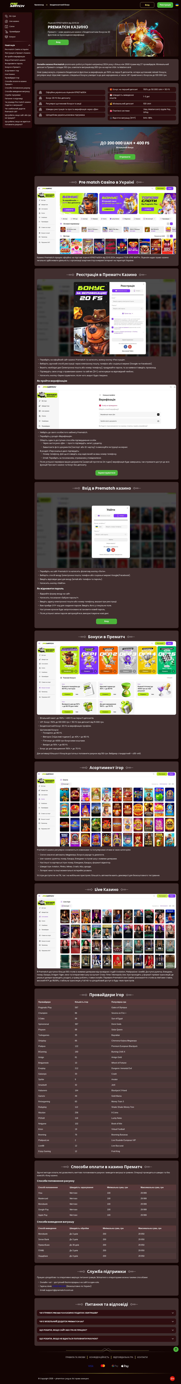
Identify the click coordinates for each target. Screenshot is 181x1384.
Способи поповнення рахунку (17, 88)
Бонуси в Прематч (12, 67)
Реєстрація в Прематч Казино (17, 53)
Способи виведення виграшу (17, 91)
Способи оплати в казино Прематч (15, 83)
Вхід (147, 5)
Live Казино (10, 74)
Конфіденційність (99, 1357)
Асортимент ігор (12, 70)
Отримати (124, 156)
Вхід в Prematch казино (15, 60)
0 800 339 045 (59, 1286)
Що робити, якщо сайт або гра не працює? (18, 116)
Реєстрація (165, 4)
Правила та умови (75, 1357)
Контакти (142, 1357)
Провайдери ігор (12, 78)
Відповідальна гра (123, 1357)
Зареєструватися (106, 472)
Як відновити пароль (14, 63)
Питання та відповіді (14, 98)
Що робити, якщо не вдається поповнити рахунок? (17, 123)
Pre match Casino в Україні (17, 49)
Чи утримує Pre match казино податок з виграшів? (18, 103)
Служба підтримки (13, 95)
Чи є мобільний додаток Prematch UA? (15, 110)
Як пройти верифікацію (15, 56)
